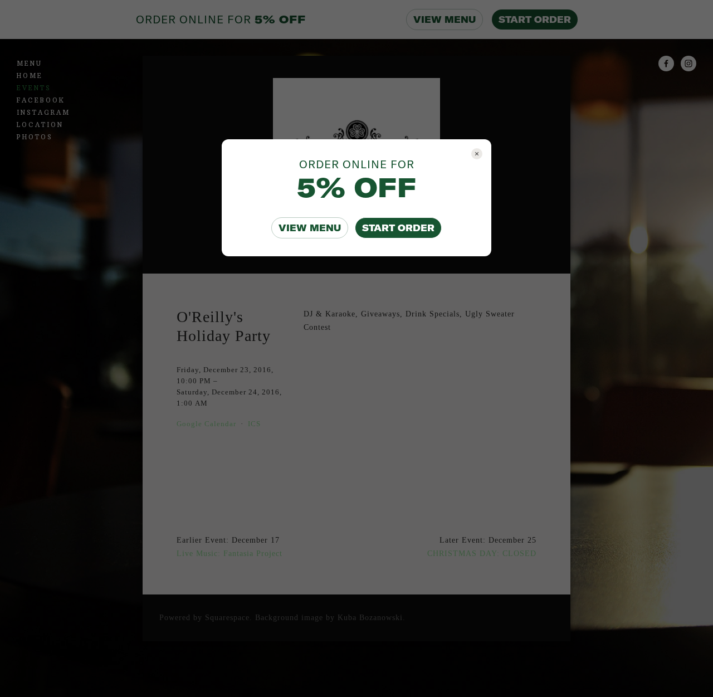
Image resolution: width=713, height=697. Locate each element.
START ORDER (398, 227)
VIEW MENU (310, 227)
